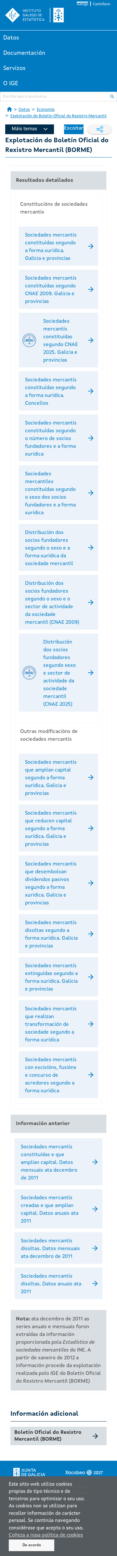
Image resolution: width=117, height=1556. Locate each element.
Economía (46, 110)
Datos (11, 38)
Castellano (101, 4)
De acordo (31, 1545)
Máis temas (24, 129)
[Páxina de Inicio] (9, 109)
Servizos (14, 68)
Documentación (24, 53)
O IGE (10, 84)
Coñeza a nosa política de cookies (46, 1535)
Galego (82, 4)
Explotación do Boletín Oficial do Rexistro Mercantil (58, 116)
